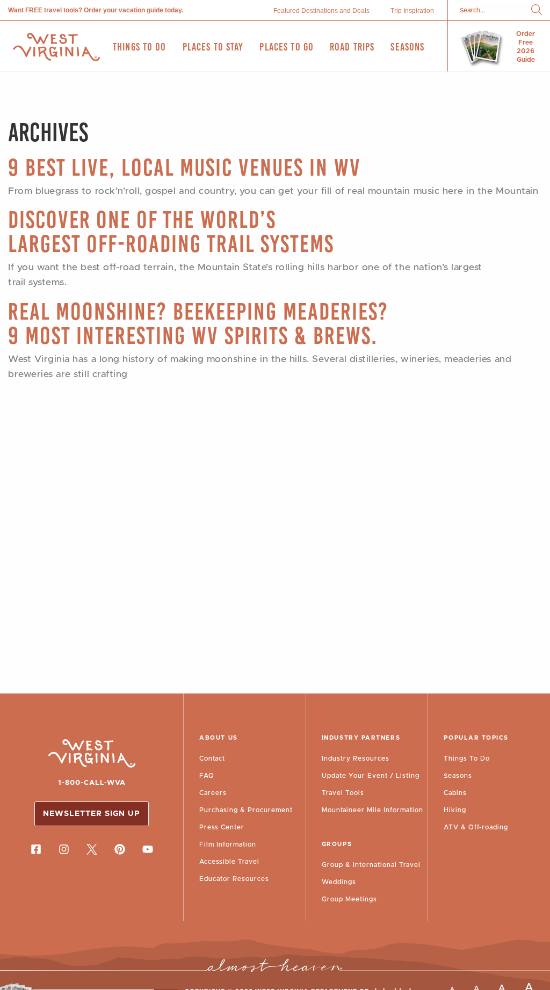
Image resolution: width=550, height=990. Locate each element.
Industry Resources (355, 758)
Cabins (455, 793)
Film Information (227, 844)
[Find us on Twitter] (91, 849)
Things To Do (467, 758)
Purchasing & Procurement (246, 810)
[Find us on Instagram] (63, 849)
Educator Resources (234, 879)
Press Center (221, 827)
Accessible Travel (229, 861)
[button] (536, 10)
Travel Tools (343, 793)
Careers (213, 793)
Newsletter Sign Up (91, 814)
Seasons (458, 775)
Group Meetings (349, 899)
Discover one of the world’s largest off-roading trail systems (171, 231)
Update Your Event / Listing (370, 775)
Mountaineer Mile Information (372, 810)
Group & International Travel (371, 865)
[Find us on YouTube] (147, 849)
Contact (212, 758)
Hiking (455, 810)
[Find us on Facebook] (36, 849)
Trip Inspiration (412, 11)
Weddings (339, 882)
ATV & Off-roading (476, 827)
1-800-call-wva (92, 782)
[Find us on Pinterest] (119, 849)
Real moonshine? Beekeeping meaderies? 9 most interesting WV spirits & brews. (198, 323)
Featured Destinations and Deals (321, 11)
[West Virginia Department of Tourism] (56, 47)
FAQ (206, 775)
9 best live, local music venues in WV (184, 167)
